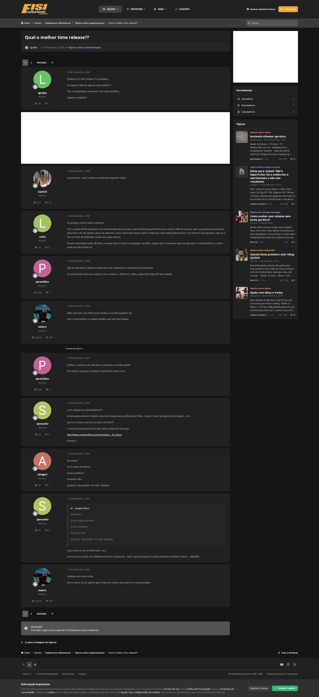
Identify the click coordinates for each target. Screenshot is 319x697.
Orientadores (248, 105)
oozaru (42, 326)
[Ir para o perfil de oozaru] (42, 313)
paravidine (42, 281)
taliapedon (255, 295)
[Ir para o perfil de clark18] (42, 178)
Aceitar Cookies (286, 688)
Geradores (247, 98)
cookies (51, 692)
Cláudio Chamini (258, 203)
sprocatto (42, 423)
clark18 (42, 191)
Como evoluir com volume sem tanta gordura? (270, 217)
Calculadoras (248, 111)
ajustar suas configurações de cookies (140, 692)
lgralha (33, 47)
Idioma (26, 673)
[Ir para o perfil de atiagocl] (42, 461)
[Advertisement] (125, 138)
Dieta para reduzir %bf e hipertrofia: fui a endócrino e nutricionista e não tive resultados (269, 176)
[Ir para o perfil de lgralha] (26, 47)
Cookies (82, 673)
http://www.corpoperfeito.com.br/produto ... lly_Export (94, 434)
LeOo (42, 236)
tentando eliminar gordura (268, 136)
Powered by (282, 673)
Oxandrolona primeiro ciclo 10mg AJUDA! (272, 256)
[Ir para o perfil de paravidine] (42, 268)
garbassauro (256, 139)
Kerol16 (254, 222)
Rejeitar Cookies (259, 688)
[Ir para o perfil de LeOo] (42, 223)
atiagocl (42, 474)
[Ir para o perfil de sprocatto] (42, 410)
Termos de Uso (171, 689)
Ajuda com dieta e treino (266, 292)
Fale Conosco (68, 673)
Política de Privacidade (47, 673)
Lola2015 (254, 184)
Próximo (42, 62)
